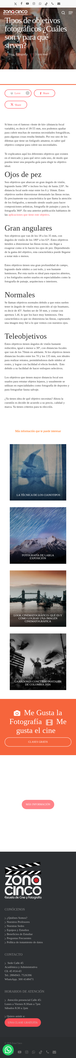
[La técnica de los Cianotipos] (38, 472)
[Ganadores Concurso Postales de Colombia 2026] (38, 661)
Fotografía (22, 54)
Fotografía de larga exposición (38, 557)
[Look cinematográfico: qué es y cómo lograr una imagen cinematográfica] (38, 598)
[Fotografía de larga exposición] (38, 535)
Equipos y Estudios (18, 930)
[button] (71, 13)
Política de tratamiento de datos (25, 942)
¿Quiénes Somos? (17, 917)
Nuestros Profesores (18, 921)
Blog (11, 54)
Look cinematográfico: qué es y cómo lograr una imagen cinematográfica (38, 618)
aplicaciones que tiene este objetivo (28, 214)
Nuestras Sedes (15, 926)
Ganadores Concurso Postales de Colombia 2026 (37, 683)
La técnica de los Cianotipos (38, 494)
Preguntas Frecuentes (19, 938)
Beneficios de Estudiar (20, 934)
